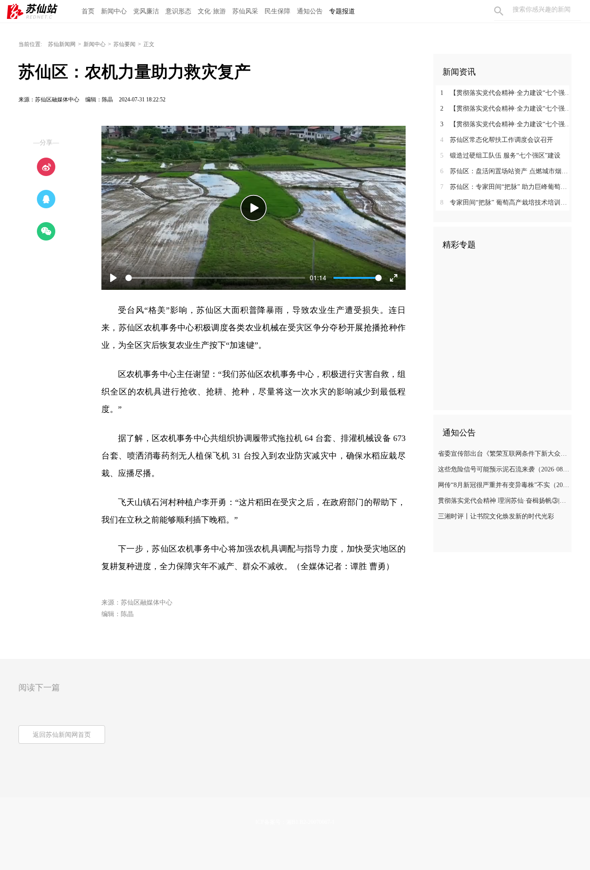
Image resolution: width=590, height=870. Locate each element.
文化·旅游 (212, 11)
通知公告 (310, 11)
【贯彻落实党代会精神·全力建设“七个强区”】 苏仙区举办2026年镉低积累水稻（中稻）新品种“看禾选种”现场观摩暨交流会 (506, 108)
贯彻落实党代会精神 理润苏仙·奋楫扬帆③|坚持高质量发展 (503, 500)
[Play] (253, 207)
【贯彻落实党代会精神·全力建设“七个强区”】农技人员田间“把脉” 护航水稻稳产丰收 (506, 92)
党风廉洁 (146, 11)
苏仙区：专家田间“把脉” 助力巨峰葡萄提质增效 (506, 186)
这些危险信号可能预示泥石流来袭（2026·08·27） (503, 469)
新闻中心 (114, 11)
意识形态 (178, 11)
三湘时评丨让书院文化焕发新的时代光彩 (496, 516)
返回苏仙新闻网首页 (62, 734)
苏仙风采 (245, 11)
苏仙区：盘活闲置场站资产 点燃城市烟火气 (506, 171)
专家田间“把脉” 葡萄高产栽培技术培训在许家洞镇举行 (506, 202)
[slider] (215, 277)
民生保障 (277, 11)
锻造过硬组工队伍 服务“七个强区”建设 (500, 155)
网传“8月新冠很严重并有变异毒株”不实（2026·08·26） (503, 485)
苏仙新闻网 (62, 44)
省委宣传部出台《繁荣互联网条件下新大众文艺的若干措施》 (503, 453)
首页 (88, 11)
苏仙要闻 (124, 44)
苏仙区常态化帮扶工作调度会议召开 (496, 139)
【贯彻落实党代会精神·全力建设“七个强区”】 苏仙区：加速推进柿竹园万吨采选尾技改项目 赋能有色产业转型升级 (506, 124)
